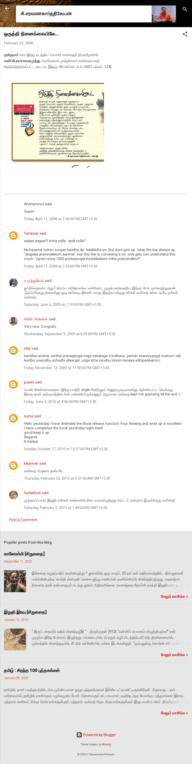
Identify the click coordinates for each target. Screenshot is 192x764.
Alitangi (107, 744)
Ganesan (31, 233)
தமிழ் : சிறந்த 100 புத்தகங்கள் (32, 670)
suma (28, 416)
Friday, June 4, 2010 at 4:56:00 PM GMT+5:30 (60, 401)
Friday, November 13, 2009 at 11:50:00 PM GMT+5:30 (66, 368)
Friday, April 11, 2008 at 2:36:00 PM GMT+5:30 (61, 219)
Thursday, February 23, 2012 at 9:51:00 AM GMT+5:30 (67, 478)
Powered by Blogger (99, 735)
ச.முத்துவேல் (34, 280)
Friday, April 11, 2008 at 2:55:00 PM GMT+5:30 (61, 266)
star (27, 348)
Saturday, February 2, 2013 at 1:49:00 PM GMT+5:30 (65, 508)
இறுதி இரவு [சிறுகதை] (25, 612)
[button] (185, 35)
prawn (29, 382)
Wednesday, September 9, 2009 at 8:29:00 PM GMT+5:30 (70, 334)
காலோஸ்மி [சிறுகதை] (24, 553)
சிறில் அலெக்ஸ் (36, 319)
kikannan (31, 463)
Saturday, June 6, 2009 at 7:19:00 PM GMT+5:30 (62, 304)
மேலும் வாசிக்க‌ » (174, 596)
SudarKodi (32, 493)
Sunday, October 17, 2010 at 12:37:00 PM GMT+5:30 (66, 449)
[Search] (185, 10)
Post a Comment (23, 519)
